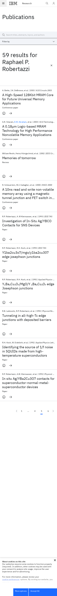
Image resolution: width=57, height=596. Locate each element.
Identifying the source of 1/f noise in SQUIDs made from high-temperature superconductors (27, 351)
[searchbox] (28, 35)
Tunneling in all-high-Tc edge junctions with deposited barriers (26, 317)
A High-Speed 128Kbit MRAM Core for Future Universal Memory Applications (27, 99)
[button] (55, 560)
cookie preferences (11, 579)
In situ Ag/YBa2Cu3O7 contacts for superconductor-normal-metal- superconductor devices (28, 382)
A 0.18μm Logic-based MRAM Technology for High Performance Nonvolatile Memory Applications (27, 130)
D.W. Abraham (20, 122)
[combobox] (28, 41)
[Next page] (53, 411)
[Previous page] (16, 411)
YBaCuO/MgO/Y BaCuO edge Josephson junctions (28, 286)
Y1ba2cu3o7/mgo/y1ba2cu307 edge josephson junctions (25, 254)
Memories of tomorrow (19, 158)
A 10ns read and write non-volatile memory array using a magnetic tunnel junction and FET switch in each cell (28, 193)
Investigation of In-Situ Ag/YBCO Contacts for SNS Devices (26, 223)
